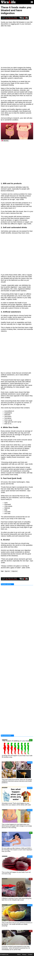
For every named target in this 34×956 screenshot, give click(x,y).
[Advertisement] (17, 47)
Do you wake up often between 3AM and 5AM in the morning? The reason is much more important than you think (17, 850)
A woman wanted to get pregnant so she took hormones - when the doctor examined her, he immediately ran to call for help (16, 948)
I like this (5, 140)
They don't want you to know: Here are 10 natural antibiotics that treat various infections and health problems (17, 781)
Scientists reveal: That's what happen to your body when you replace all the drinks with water (16, 804)
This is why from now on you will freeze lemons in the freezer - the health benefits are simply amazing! (17, 924)
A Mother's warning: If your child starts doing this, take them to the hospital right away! (17, 899)
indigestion (14, 571)
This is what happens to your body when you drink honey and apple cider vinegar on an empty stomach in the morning (17, 826)
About (18, 954)
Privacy (24, 954)
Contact (30, 954)
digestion (7, 571)
